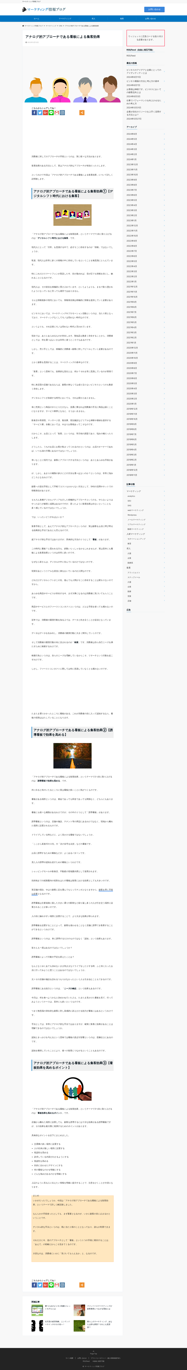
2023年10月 (132, 174)
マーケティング (65, 18)
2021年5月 (132, 322)
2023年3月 (132, 210)
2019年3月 (132, 454)
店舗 (129, 601)
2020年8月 (132, 368)
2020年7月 (132, 373)
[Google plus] (45, 112)
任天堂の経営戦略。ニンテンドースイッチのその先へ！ (57, 1322)
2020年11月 (132, 353)
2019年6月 (132, 439)
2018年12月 (132, 470)
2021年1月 (131, 342)
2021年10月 (132, 297)
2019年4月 (132, 449)
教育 (129, 543)
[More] (81, 112)
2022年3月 (132, 271)
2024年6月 (132, 134)
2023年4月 (132, 205)
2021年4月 (132, 327)
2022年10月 (132, 235)
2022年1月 (132, 281)
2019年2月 (132, 459)
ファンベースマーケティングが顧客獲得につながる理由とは (99, 1307)
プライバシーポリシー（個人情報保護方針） (106, 1358)
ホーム (36, 18)
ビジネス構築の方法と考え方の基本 (143, 81)
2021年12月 (132, 286)
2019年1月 (131, 465)
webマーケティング (136, 510)
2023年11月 (132, 169)
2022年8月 (132, 246)
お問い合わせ (154, 9)
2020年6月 (132, 378)
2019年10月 (132, 419)
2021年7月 (131, 312)
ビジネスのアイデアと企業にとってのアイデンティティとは (144, 71)
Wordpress (132, 515)
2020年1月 (132, 403)
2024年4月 (132, 144)
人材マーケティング (136, 534)
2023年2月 (132, 215)
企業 (129, 558)
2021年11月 (132, 291)
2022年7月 (132, 251)
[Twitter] (39, 112)
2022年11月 (132, 230)
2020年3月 (132, 393)
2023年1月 (132, 220)
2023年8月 (132, 185)
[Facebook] (34, 112)
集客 (122, 18)
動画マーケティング (136, 529)
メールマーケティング (136, 520)
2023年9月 (132, 179)
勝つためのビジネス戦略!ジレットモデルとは (57, 1307)
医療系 (130, 563)
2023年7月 (132, 190)
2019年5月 (132, 444)
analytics (131, 496)
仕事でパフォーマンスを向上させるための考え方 (144, 102)
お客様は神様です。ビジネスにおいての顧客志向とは (144, 91)
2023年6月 (132, 195)
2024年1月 (132, 159)
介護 (129, 553)
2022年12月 (132, 225)
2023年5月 (132, 200)
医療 (129, 591)
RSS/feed (131, 55)
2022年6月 (132, 256)
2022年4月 (132, 266)
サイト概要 (69, 1358)
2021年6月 (132, 317)
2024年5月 (132, 139)
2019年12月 (132, 409)
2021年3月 (132, 332)
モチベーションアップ (136, 539)
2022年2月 (132, 276)
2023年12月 (132, 164)
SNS (129, 505)
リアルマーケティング (136, 524)
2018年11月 (132, 475)
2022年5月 (132, 261)
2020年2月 (132, 398)
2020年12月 (132, 347)
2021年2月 (132, 337)
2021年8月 (132, 307)
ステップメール (134, 577)
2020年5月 (132, 383)
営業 (129, 596)
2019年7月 (131, 434)
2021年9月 (132, 302)
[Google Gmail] (56, 112)
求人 (93, 18)
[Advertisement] (73, 136)
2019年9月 (132, 424)
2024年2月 (132, 154)
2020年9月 (132, 363)
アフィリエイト (134, 572)
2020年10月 (132, 358)
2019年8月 (132, 429)
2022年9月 (132, 241)
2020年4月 (132, 388)
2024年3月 (132, 149)
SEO (129, 501)
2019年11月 (132, 414)
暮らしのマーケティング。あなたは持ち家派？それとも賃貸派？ (99, 1324)
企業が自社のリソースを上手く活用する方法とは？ (144, 113)
